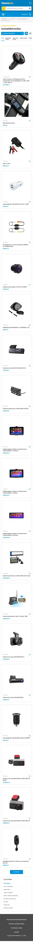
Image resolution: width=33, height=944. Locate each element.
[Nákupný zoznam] (30, 3)
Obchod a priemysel (10, 898)
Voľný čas (6, 904)
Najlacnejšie (23, 38)
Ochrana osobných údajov (16, 924)
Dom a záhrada (8, 886)
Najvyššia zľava (8, 38)
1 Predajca (5, 120)
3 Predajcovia (6, 76)
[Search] (29, 8)
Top (3, 38)
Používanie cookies (16, 928)
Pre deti (6, 901)
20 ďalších (16, 872)
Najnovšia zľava (16, 38)
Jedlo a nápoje (8, 892)
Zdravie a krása (8, 907)
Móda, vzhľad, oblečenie (11, 895)
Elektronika (7, 889)
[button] (30, 77)
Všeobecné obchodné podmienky (16, 919)
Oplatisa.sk (4, 19)
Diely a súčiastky (22, 19)
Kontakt (16, 932)
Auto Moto (12, 19)
